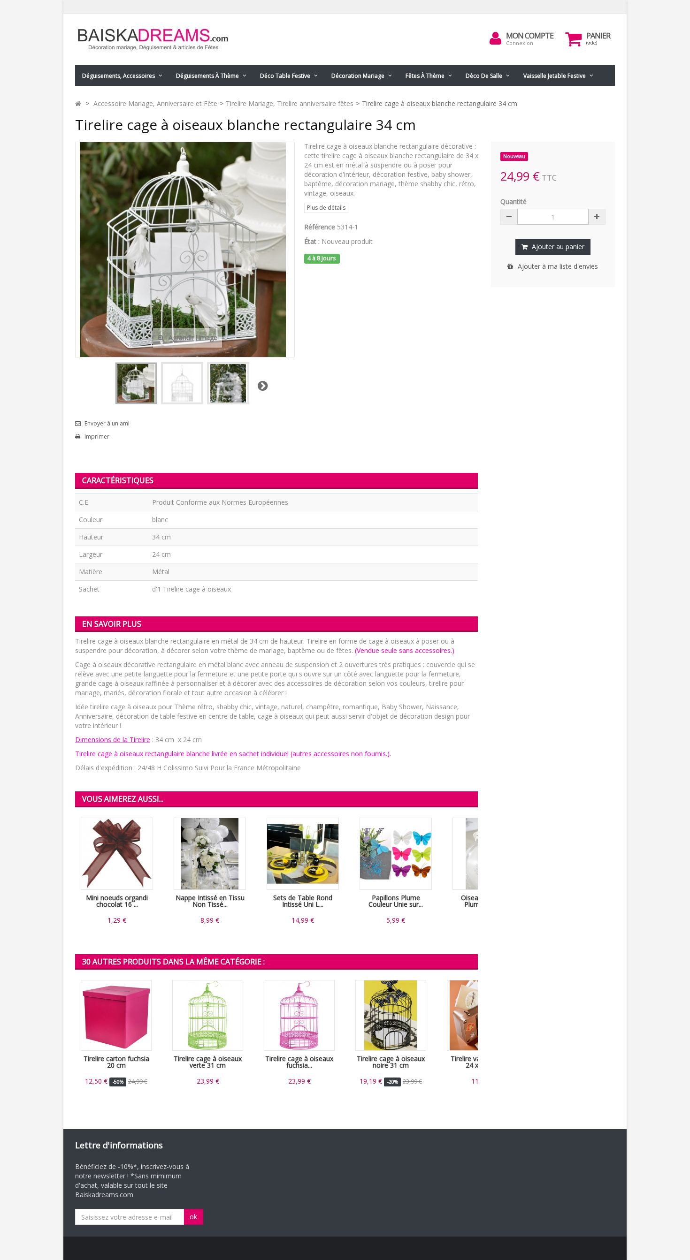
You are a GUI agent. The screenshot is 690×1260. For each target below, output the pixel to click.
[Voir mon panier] (573, 39)
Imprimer (96, 436)
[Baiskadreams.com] (162, 39)
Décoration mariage (357, 76)
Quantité (513, 201)
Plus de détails (326, 208)
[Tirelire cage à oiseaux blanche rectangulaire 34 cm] (136, 383)
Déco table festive (285, 76)
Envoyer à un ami (107, 423)
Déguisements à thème (207, 76)
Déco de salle (484, 76)
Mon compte (529, 35)
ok (193, 1216)
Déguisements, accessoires (118, 76)
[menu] (495, 38)
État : (312, 241)
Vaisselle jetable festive (554, 76)
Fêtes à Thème (425, 76)
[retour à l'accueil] (78, 103)
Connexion (519, 42)
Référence (319, 226)
